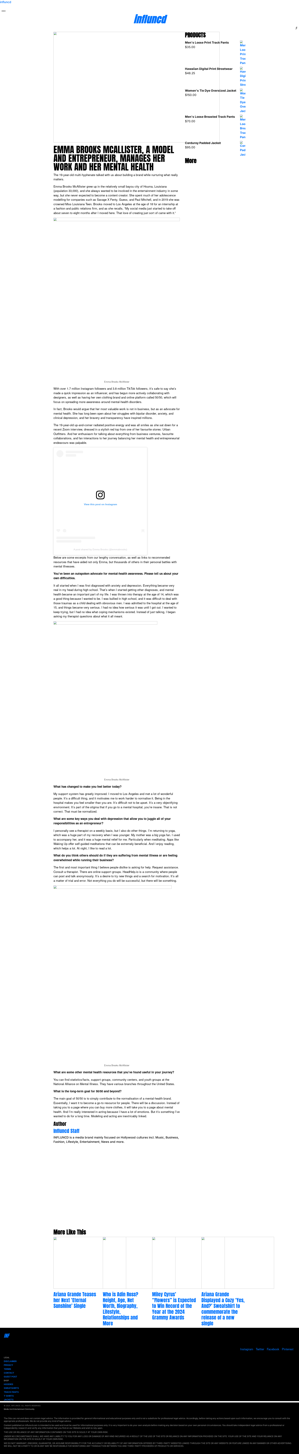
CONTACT (9, 1373)
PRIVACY (8, 1365)
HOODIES (8, 1384)
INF (6, 1335)
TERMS (7, 1369)
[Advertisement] (116, 1190)
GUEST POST (10, 1376)
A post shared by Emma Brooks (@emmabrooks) (100, 549)
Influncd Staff (66, 1131)
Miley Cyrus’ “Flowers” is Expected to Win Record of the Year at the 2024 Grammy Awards (174, 1306)
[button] (3, 11)
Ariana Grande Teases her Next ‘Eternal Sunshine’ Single (74, 1300)
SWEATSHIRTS (11, 1388)
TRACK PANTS (11, 1392)
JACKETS (8, 1399)
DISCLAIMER (10, 1361)
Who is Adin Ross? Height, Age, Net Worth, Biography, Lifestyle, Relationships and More (120, 1309)
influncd (5, 2)
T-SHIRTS (9, 1396)
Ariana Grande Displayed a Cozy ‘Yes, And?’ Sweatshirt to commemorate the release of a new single (223, 1309)
